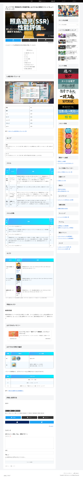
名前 (6, 450)
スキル (26, 56)
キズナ (26, 60)
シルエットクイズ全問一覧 (64, 247)
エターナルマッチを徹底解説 (65, 236)
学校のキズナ (28, 62)
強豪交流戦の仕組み (63, 208)
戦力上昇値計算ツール (63, 191)
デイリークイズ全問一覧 (64, 249)
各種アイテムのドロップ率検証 (65, 227)
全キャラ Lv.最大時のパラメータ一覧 (17, 131)
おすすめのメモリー (29, 64)
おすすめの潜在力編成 (30, 66)
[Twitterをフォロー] (42, 422)
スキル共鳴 (27, 58)
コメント (8, 436)
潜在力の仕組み (62, 189)
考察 (39, 413)
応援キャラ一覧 (62, 180)
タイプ (26, 54)
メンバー (12, 410)
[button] (77, 24)
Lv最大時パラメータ (29, 52)
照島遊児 (35, 413)
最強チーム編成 (62, 161)
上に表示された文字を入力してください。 (15, 457)
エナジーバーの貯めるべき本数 (65, 199)
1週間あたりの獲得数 (63, 225)
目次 (28, 50)
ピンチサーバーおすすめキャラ (65, 163)
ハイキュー (12, 413)
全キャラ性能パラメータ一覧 (65, 172)
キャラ (7, 413)
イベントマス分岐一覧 (63, 217)
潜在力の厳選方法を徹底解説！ (16, 390)
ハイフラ (8, 410)
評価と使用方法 (28, 68)
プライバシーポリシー (68, 473)
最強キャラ (26, 413)
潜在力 (31, 413)
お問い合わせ (76, 473)
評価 (43, 413)
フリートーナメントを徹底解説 (65, 238)
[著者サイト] (17, 422)
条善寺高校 (18, 410)
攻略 (21, 413)
